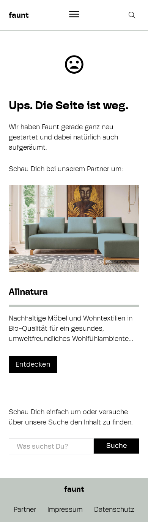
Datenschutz (114, 509)
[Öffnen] (74, 14)
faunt (18, 15)
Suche (116, 445)
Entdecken (33, 364)
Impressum (65, 509)
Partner (25, 509)
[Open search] (132, 15)
